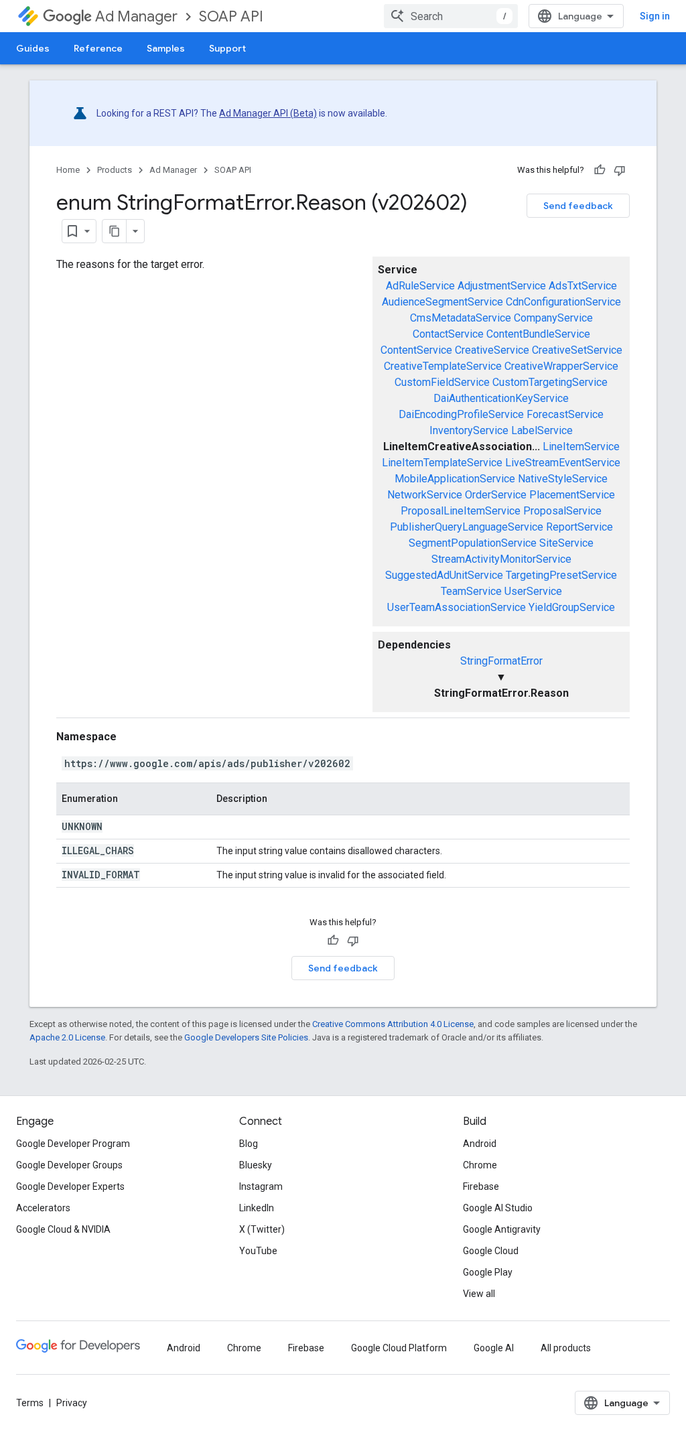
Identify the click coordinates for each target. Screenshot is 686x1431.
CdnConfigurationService (563, 301)
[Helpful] (600, 170)
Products (114, 170)
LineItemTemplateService (442, 462)
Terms (30, 1403)
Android (479, 1143)
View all (479, 1293)
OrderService (496, 494)
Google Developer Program (73, 1143)
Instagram (261, 1186)
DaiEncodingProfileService (461, 414)
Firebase (481, 1186)
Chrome (480, 1165)
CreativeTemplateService (443, 366)
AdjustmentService (502, 285)
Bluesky (255, 1165)
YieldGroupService (572, 607)
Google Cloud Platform (399, 1348)
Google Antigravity (502, 1229)
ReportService (579, 527)
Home (68, 170)
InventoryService (468, 430)
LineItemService (581, 446)
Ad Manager (136, 16)
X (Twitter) (262, 1229)
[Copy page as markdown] (114, 231)
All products (566, 1348)
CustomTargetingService (550, 382)
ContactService (448, 334)
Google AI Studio (498, 1208)
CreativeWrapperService (561, 366)
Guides (33, 48)
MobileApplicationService (455, 478)
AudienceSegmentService (442, 301)
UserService (533, 591)
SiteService (566, 543)
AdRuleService (420, 285)
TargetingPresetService (561, 575)
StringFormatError (501, 661)
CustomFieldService (442, 382)
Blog (248, 1143)
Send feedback (578, 206)
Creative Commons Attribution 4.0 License (393, 1024)
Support (227, 48)
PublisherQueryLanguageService (466, 527)
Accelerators (43, 1208)
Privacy (71, 1403)
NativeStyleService (563, 478)
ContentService (416, 350)
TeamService (471, 591)
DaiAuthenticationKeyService (501, 398)
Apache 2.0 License (67, 1037)
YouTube (258, 1250)
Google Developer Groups (69, 1165)
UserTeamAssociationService (456, 607)
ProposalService (562, 510)
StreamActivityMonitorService (501, 559)
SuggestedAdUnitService (444, 575)
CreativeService (492, 350)
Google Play (487, 1272)
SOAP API (231, 16)
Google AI (494, 1348)
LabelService (542, 430)
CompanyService (553, 318)
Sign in (655, 16)
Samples (166, 48)
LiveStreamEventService (562, 462)
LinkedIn (256, 1208)
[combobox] (451, 16)
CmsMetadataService (460, 318)
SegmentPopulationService (473, 543)
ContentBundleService (538, 334)
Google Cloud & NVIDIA (63, 1229)
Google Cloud (491, 1250)
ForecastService (565, 414)
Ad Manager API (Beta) (268, 113)
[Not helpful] (620, 170)
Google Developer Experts (70, 1186)
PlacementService (572, 494)
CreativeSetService (577, 350)
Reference (98, 48)
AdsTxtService (583, 285)
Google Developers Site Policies (246, 1037)
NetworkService (424, 494)
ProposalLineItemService (461, 510)
